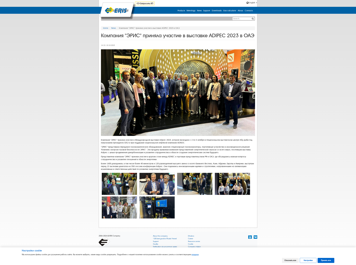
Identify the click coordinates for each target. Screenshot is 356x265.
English (252, 3)
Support (206, 10)
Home (105, 28)
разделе (195, 254)
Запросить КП (146, 3)
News (199, 10)
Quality (155, 244)
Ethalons (191, 236)
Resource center (194, 241)
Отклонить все (290, 260)
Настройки (308, 260)
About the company (160, 236)
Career (190, 238)
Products (181, 10)
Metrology (191, 10)
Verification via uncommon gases (165, 246)
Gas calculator (229, 10)
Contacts (249, 10)
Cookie (190, 244)
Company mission (194, 246)
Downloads (217, 10)
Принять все (326, 260)
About (240, 10)
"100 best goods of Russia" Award (165, 238)
